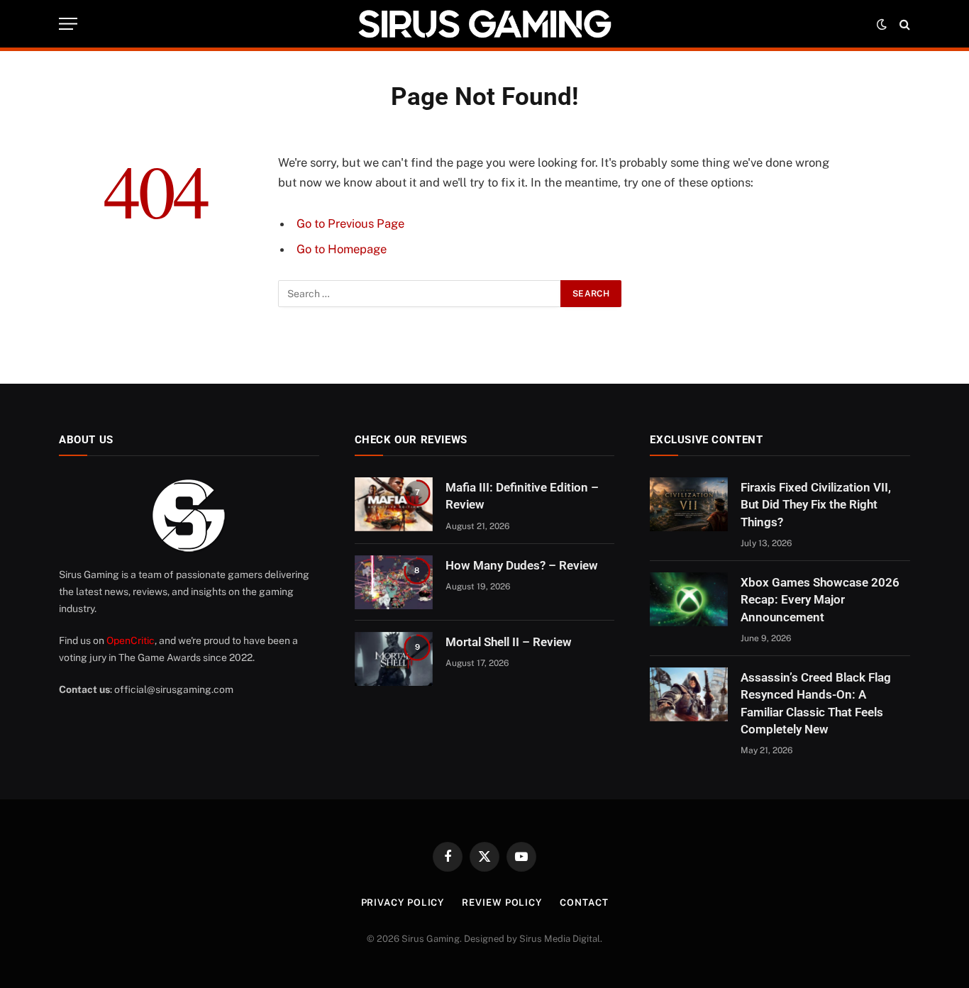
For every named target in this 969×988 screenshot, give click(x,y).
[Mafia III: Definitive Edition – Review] (394, 504)
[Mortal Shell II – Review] (394, 659)
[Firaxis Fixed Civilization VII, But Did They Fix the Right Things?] (689, 504)
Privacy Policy (403, 902)
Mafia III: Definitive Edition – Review (522, 495)
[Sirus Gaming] (484, 23)
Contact (584, 902)
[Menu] (68, 24)
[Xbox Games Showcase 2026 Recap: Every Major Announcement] (689, 599)
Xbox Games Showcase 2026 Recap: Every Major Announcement (820, 599)
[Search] (903, 24)
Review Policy (502, 902)
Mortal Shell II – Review (508, 642)
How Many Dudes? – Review (521, 565)
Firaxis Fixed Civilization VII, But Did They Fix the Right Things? (816, 504)
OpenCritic (130, 640)
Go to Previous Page (350, 223)
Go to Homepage (342, 249)
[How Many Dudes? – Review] (394, 582)
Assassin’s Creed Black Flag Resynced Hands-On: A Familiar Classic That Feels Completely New (816, 703)
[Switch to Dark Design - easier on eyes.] (881, 24)
